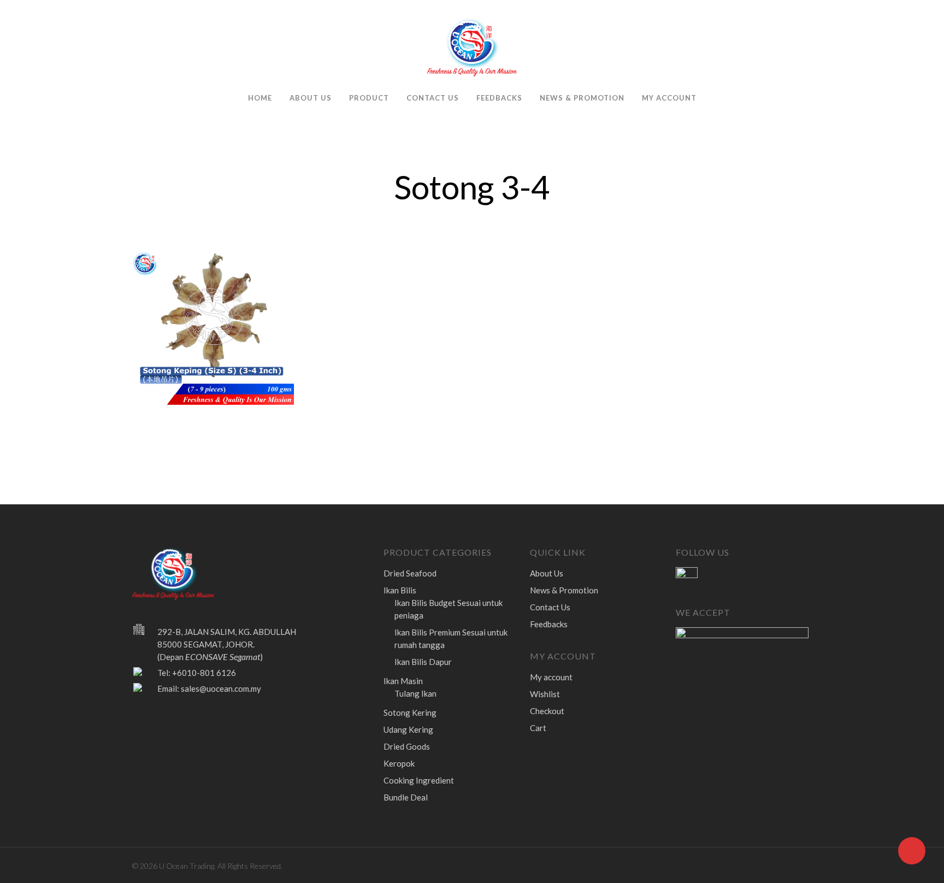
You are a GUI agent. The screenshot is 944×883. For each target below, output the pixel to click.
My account (669, 97)
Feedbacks (499, 97)
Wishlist (545, 694)
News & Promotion (582, 97)
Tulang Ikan (415, 693)
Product (369, 97)
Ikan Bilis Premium (451, 638)
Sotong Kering (410, 712)
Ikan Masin (403, 681)
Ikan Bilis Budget (448, 609)
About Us (311, 97)
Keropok (399, 763)
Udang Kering (408, 729)
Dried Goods (407, 746)
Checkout (547, 711)
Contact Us (432, 97)
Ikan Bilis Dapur (423, 662)
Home (260, 97)
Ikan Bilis (400, 590)
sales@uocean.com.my (221, 688)
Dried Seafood (410, 573)
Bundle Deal (406, 797)
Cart (538, 728)
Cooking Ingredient (419, 780)
